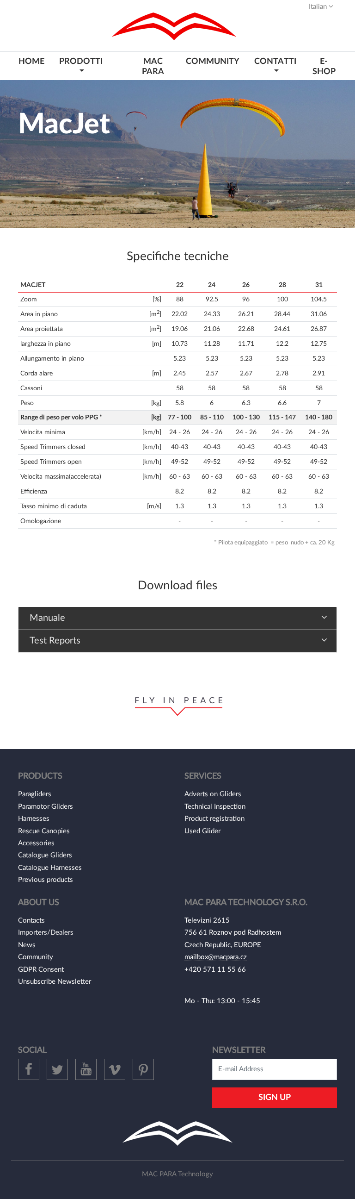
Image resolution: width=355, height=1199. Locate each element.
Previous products (45, 879)
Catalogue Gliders (45, 855)
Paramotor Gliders (45, 806)
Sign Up (274, 1097)
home (31, 61)
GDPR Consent (41, 969)
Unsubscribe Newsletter (54, 981)
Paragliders (34, 794)
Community (35, 957)
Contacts (31, 920)
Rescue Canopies (44, 831)
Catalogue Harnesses (50, 867)
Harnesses (33, 818)
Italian (319, 6)
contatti (275, 61)
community (212, 61)
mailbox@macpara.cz (215, 957)
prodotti (81, 61)
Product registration (214, 818)
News (27, 945)
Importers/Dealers (45, 932)
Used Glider (202, 831)
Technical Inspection (214, 806)
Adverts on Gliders (212, 794)
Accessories (36, 843)
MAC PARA (153, 66)
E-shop (324, 66)
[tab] (177, 618)
